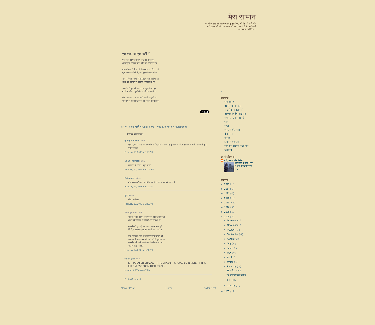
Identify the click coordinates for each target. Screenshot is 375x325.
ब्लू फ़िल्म (228, 150)
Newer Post (127, 288)
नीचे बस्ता (228, 133)
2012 (227, 198)
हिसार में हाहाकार (231, 141)
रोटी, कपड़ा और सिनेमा (233, 160)
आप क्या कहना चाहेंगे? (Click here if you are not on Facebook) (154, 126)
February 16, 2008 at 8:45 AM (139, 204)
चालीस (227, 138)
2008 (227, 216)
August (231, 239)
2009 (227, 211)
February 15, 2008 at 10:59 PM (139, 169)
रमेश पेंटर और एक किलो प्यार (236, 146)
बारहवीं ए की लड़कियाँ (233, 109)
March (230, 262)
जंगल (226, 125)
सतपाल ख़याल (130, 258)
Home (169, 288)
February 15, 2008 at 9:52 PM (139, 152)
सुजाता (127, 195)
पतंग (226, 121)
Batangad (129, 178)
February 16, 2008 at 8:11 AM (139, 186)
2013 (227, 193)
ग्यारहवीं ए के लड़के (232, 129)
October (231, 229)
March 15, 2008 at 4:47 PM (137, 270)
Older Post (210, 288)
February (232, 266)
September (233, 234)
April (229, 257)
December (232, 220)
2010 (227, 207)
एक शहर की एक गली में (136, 53)
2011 (227, 202)
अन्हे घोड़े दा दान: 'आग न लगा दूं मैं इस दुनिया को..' (244, 166)
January (231, 285)
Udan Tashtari (132, 161)
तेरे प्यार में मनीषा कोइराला (235, 113)
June (230, 248)
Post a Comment (133, 279)
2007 (227, 291)
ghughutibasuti (132, 140)
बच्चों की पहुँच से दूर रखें (234, 117)
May (229, 252)
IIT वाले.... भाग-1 (234, 270)
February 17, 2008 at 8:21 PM (139, 250)
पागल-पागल (231, 279)
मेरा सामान (242, 17)
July (229, 243)
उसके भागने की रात (232, 105)
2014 (227, 188)
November (232, 225)
